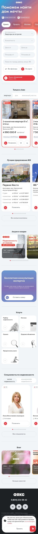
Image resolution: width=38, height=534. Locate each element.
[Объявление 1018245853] (16, 123)
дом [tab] (16, 95)
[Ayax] (19, 3)
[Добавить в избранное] (21, 143)
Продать (16, 24)
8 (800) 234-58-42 (19, 500)
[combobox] (19, 62)
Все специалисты (19, 434)
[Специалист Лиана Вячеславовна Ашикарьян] (16, 406)
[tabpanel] (19, 125)
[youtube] (19, 507)
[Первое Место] (16, 187)
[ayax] (19, 494)
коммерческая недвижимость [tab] (26, 380)
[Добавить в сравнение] (27, 143)
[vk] (12, 507)
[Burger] (35, 2)
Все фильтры (12, 69)
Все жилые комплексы (19, 218)
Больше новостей (19, 481)
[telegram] (25, 507)
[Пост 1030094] (13, 247)
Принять (19, 529)
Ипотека (27, 24)
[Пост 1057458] (16, 462)
